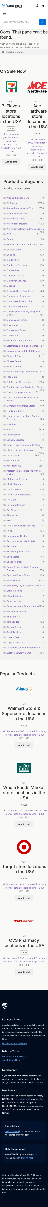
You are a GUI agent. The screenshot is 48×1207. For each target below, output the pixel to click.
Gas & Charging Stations (19, 392)
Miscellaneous (14, 465)
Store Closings (14, 590)
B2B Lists (11, 234)
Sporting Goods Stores (18, 575)
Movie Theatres (15, 484)
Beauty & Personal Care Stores (22, 244)
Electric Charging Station (19, 340)
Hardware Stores (15, 411)
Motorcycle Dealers (17, 479)
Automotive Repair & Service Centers (25, 229)
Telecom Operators (16, 611)
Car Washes (13, 270)
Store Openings (15, 596)
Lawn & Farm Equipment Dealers (23, 445)
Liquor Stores (14, 455)
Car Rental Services (17, 265)
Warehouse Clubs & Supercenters (23, 647)
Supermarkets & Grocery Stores (23, 606)
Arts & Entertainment (17, 213)
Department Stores (16, 330)
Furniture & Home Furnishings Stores (25, 387)
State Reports (14, 580)
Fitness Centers (15, 366)
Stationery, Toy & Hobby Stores (23, 585)
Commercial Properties (18, 296)
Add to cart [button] (11, 161)
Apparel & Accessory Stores (21, 208)
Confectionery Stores (18, 306)
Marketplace (13, 460)
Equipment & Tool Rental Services (24, 351)
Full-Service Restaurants (19, 382)
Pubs (9, 530)
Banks (10, 239)
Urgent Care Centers (17, 642)
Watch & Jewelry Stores (19, 652)
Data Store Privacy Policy (14, 1056)
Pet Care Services (16, 505)
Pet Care (11, 499)
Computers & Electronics (19, 301)
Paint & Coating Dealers (19, 494)
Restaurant (12, 546)
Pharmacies (13, 515)
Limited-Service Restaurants (21, 450)
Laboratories (13, 434)
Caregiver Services (16, 280)
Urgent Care (13, 637)
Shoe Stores (13, 556)
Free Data (12, 376)
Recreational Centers (17, 536)
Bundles (11, 254)
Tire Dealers (13, 621)
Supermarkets (14, 601)
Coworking (12, 325)
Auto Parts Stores (16, 218)
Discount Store (14, 335)
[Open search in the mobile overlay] (24, 22)
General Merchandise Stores (21, 405)
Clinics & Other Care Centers (21, 291)
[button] (4, 14)
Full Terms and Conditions (14, 1043)
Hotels (10, 429)
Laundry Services (15, 440)
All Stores (12, 203)
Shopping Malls (14, 561)
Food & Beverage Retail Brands (22, 371)
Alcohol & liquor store (18, 198)
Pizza (9, 520)
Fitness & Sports (15, 356)
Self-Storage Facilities (18, 551)
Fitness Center (14, 361)
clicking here (27, 1158)
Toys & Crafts (14, 627)
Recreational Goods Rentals (21, 541)
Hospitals (11, 424)
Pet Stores (12, 510)
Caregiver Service (16, 275)
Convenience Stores (17, 320)
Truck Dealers (14, 632)
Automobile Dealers (17, 223)
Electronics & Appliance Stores (22, 345)
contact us (38, 1082)
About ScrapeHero (11, 1060)
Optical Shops (14, 489)
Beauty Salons (14, 249)
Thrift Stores (13, 616)
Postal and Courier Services (21, 525)
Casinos (11, 285)
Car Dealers (13, 260)
